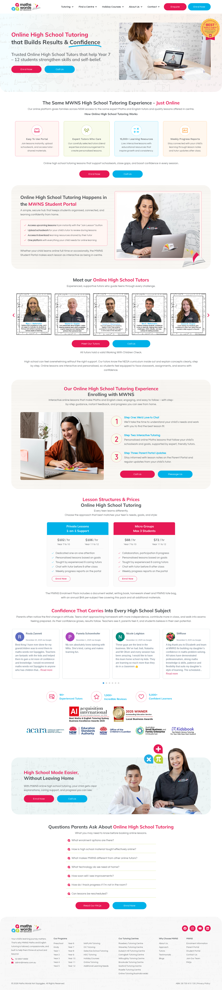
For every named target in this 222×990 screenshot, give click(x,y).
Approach (163, 947)
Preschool (58, 943)
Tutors (162, 951)
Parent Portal (192, 947)
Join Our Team (193, 958)
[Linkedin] (208, 928)
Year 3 (57, 958)
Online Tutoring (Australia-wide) (133, 974)
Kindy (56, 947)
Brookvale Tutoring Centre (131, 962)
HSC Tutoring (90, 955)
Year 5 (57, 966)
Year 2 (57, 955)
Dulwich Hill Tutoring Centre (132, 951)
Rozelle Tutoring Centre (130, 970)
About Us (163, 943)
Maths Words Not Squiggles (32, 983)
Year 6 (71, 943)
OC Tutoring (89, 947)
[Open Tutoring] (72, 7)
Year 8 (71, 951)
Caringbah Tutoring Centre (131, 955)
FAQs (188, 962)
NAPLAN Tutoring (92, 943)
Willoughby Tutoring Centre (131, 958)
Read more (46, 670)
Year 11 (71, 962)
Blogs (161, 958)
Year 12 (71, 966)
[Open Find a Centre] (96, 7)
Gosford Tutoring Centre (130, 966)
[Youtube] (200, 928)
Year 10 (71, 958)
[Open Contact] (159, 7)
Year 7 (71, 947)
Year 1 (57, 951)
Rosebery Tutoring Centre (131, 943)
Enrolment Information (197, 943)
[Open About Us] (141, 7)
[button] (13, 315)
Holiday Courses (91, 958)
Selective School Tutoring (96, 951)
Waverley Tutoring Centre (131, 947)
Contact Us (191, 955)
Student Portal (193, 951)
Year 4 (57, 962)
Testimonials (165, 955)
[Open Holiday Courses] (123, 7)
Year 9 (71, 955)
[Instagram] (193, 928)
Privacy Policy (203, 983)
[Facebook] (185, 928)
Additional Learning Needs (96, 966)
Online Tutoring (91, 962)
